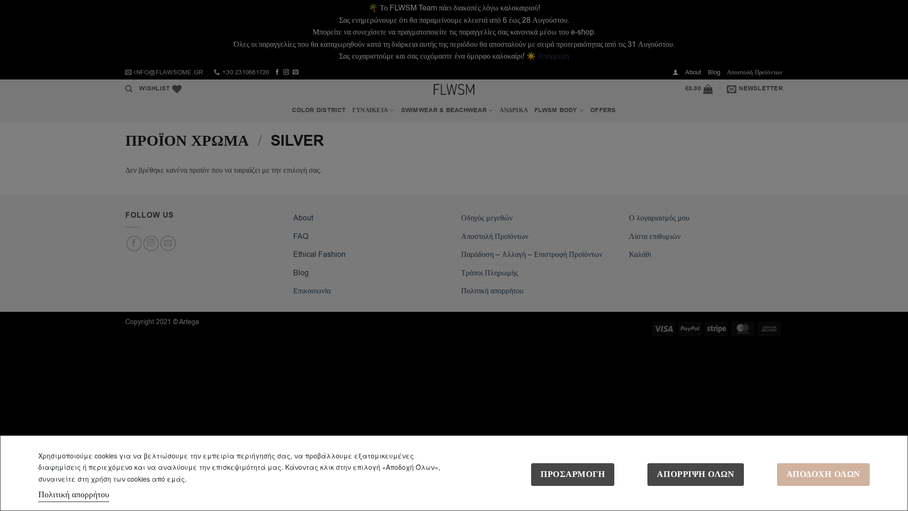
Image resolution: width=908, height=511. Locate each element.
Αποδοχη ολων (823, 474)
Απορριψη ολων (695, 474)
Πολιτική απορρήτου (73, 494)
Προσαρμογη (573, 474)
